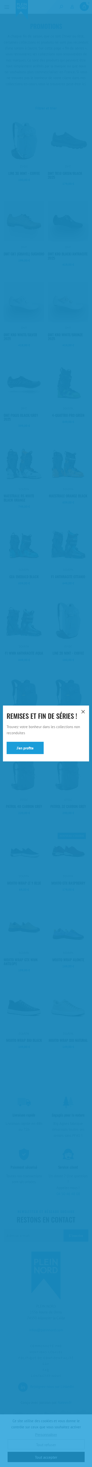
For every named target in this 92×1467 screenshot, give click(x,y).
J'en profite (25, 748)
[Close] (83, 712)
